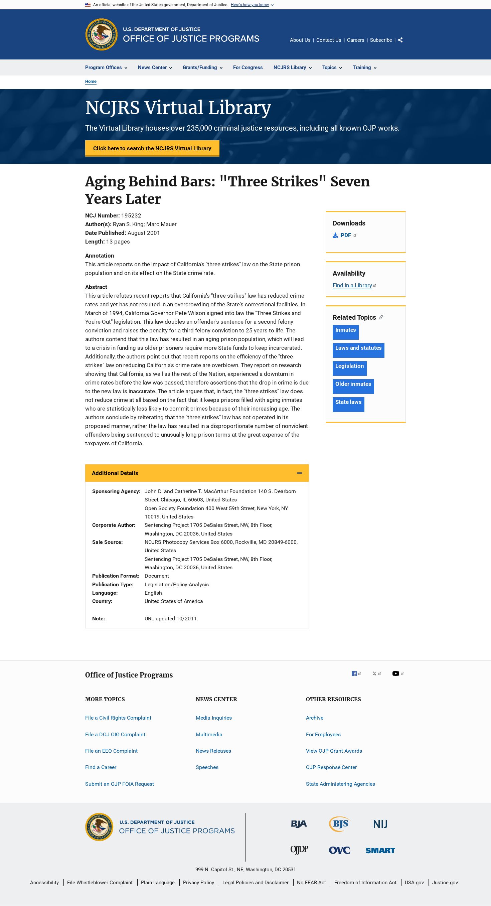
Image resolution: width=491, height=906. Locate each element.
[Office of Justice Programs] (101, 34)
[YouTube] (399, 678)
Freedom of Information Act (365, 883)
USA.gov (414, 883)
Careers (355, 40)
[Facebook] (359, 678)
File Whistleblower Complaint (100, 883)
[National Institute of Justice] (380, 829)
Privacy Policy (198, 883)
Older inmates (353, 384)
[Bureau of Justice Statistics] (340, 833)
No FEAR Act (311, 883)
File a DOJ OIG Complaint (115, 734)
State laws (348, 402)
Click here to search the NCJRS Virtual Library (152, 148)
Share (406, 44)
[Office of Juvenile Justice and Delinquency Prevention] (299, 856)
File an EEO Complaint (111, 751)
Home (91, 81)
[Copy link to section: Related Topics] (379, 316)
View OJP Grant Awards (334, 751)
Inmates (345, 329)
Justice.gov (445, 883)
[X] (379, 678)
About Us (300, 40)
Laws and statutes (358, 347)
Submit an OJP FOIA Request (119, 783)
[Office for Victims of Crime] (339, 855)
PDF (346, 235)
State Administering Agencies (340, 783)
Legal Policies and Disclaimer (255, 883)
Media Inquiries (214, 718)
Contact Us (328, 40)
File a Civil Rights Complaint (118, 718)
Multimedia (209, 734)
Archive (314, 718)
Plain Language (158, 883)
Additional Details (115, 473)
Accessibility (44, 883)
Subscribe (381, 40)
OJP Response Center (331, 767)
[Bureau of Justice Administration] (299, 829)
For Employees (323, 734)
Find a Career (100, 767)
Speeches (207, 767)
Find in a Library (352, 285)
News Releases (213, 751)
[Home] (191, 34)
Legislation (349, 365)
